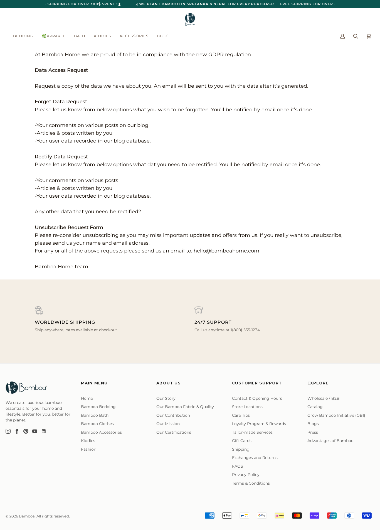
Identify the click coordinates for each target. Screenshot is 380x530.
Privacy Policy (246, 474)
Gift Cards (241, 440)
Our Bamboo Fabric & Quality (185, 406)
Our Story (166, 398)
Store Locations (247, 406)
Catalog (315, 406)
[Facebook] (16, 431)
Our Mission (168, 423)
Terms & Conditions (251, 483)
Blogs (313, 423)
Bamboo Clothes (97, 423)
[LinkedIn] (43, 431)
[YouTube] (34, 431)
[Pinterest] (25, 431)
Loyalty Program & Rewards (259, 423)
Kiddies (88, 440)
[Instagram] (8, 431)
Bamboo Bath (94, 415)
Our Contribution (173, 415)
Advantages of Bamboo (330, 440)
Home (87, 398)
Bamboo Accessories (101, 432)
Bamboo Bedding (98, 406)
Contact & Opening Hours (257, 398)
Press (312, 432)
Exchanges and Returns (255, 457)
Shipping (241, 449)
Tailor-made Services (252, 432)
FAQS (237, 466)
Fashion (88, 449)
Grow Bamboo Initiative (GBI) (336, 415)
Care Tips (241, 415)
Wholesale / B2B (323, 398)
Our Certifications (173, 432)
